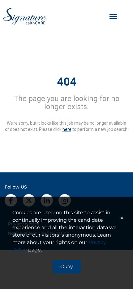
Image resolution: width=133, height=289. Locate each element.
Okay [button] (66, 266)
